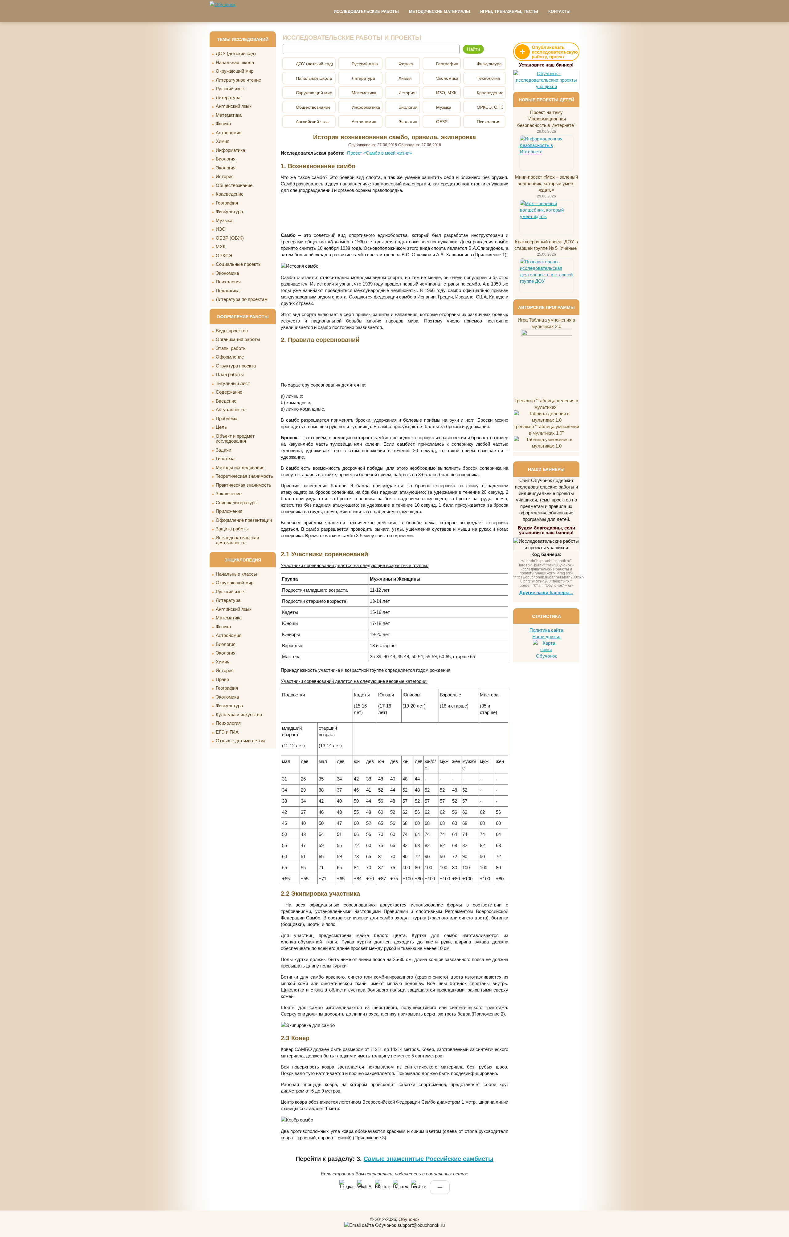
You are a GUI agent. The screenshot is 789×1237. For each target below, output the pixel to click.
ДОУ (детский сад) (236, 53)
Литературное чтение (238, 80)
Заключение (229, 493)
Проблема (226, 418)
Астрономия (228, 132)
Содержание (229, 392)
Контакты (559, 11)
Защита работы (232, 528)
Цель (221, 427)
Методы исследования (240, 467)
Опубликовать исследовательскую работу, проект (549, 52)
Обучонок (409, 1219)
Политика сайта (546, 630)
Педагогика (227, 290)
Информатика (230, 150)
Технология (488, 78)
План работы (230, 374)
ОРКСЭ (224, 255)
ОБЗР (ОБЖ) (230, 238)
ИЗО (221, 229)
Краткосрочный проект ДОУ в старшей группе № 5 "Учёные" (546, 245)
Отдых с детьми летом (240, 740)
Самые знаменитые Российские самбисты (428, 1158)
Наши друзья (546, 636)
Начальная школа (235, 62)
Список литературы (237, 502)
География (227, 202)
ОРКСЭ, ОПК (490, 107)
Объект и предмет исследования (235, 438)
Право (222, 679)
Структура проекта (236, 365)
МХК (221, 246)
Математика (229, 115)
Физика (223, 123)
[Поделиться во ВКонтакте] (382, 1187)
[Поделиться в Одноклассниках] (400, 1187)
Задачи (223, 449)
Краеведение (229, 194)
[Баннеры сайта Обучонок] (546, 86)
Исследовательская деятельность (237, 540)
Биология (225, 158)
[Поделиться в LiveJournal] (418, 1187)
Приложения (229, 511)
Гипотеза (225, 458)
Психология (228, 281)
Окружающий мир (234, 71)
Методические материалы (439, 11)
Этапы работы (231, 348)
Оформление (230, 356)
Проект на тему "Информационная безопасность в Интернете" (546, 119)
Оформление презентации (244, 520)
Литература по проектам (242, 299)
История (225, 176)
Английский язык (233, 106)
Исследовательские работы (366, 11)
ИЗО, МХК (446, 92)
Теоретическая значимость (244, 476)
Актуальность (230, 409)
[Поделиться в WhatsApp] (364, 1187)
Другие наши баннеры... (546, 592)
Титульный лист (233, 383)
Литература (228, 97)
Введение (226, 401)
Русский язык (230, 88)
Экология (225, 167)
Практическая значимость (243, 485)
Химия (222, 141)
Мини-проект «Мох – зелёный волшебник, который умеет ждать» (546, 183)
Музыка (224, 220)
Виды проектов (232, 330)
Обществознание (234, 185)
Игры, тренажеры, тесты (509, 11)
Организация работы (238, 339)
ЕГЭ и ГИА (227, 732)
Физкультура (229, 211)
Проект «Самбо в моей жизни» (379, 153)
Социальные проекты (239, 264)
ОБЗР (442, 121)
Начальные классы (236, 574)
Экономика (227, 273)
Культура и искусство (239, 714)
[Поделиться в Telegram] (346, 1187)
